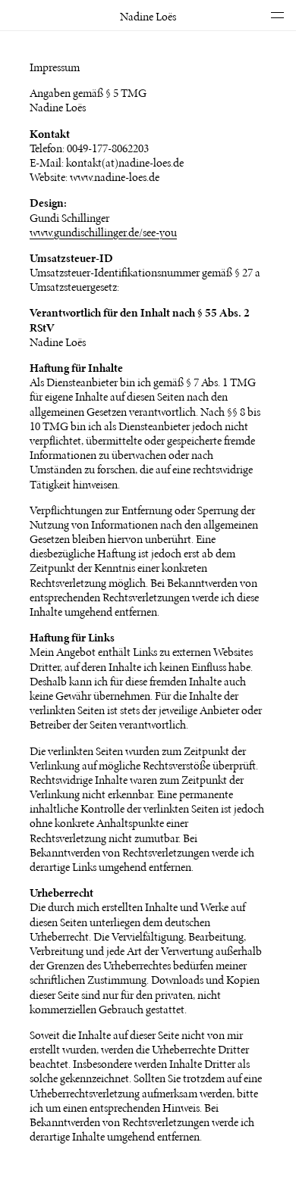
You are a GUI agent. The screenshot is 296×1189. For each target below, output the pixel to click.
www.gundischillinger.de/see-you (103, 232)
